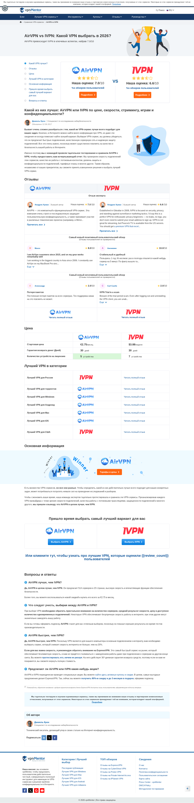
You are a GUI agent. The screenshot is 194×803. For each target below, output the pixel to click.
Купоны (96, 17)
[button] (5, 8)
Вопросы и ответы (38, 101)
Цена (31, 74)
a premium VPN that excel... (127, 226)
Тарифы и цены (108, 472)
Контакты (143, 768)
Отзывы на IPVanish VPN (111, 779)
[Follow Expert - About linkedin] (44, 737)
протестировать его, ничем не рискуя (62, 657)
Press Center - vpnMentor (150, 782)
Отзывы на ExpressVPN (111, 765)
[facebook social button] (24, 790)
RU (171, 10)
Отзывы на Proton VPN (110, 772)
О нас (141, 765)
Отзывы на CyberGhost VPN (113, 768)
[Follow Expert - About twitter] (49, 737)
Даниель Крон (39, 121)
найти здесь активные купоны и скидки (114, 675)
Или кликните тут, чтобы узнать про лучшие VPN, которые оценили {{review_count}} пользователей (97, 557)
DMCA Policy (145, 785)
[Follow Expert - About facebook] (54, 737)
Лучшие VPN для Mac (72, 775)
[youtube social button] (42, 790)
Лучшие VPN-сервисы (45, 17)
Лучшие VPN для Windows (74, 771)
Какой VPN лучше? (38, 63)
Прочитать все (35, 225)
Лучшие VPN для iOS (71, 778)
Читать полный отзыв (60, 317)
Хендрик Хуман (42, 205)
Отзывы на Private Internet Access (115, 775)
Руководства (138, 17)
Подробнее (87, 95)
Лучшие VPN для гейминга (74, 785)
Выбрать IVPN (132, 542)
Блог (22, 17)
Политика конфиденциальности (153, 772)
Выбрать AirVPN (60, 542)
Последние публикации (72, 768)
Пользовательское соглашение (153, 775)
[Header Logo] (30, 10)
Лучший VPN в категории (41, 79)
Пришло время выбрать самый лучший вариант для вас (41, 92)
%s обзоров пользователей (88, 88)
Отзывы (116, 17)
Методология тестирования (151, 789)
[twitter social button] (30, 790)
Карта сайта (144, 779)
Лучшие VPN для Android (73, 781)
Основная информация (40, 84)
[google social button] (36, 790)
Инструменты (74, 17)
